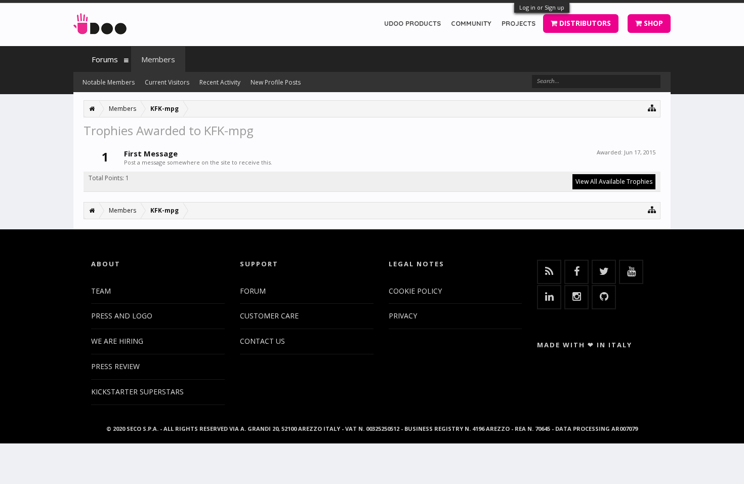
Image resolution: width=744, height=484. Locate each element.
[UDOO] (100, 22)
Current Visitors (167, 82)
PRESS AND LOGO (121, 315)
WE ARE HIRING (117, 341)
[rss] (549, 272)
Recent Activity (219, 82)
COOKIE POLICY (415, 291)
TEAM (101, 291)
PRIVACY (403, 315)
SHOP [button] (652, 23)
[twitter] (604, 272)
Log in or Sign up (541, 7)
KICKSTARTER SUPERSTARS (137, 391)
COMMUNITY (471, 23)
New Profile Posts (276, 82)
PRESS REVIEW (115, 366)
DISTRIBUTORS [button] (584, 23)
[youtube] (631, 272)
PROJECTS (518, 23)
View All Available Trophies (613, 181)
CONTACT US (262, 341)
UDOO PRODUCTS (412, 23)
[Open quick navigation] (652, 107)
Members (158, 59)
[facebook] (576, 272)
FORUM (253, 291)
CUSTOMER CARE (269, 315)
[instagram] (576, 297)
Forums (105, 59)
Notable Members (108, 82)
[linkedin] (549, 297)
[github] (604, 297)
